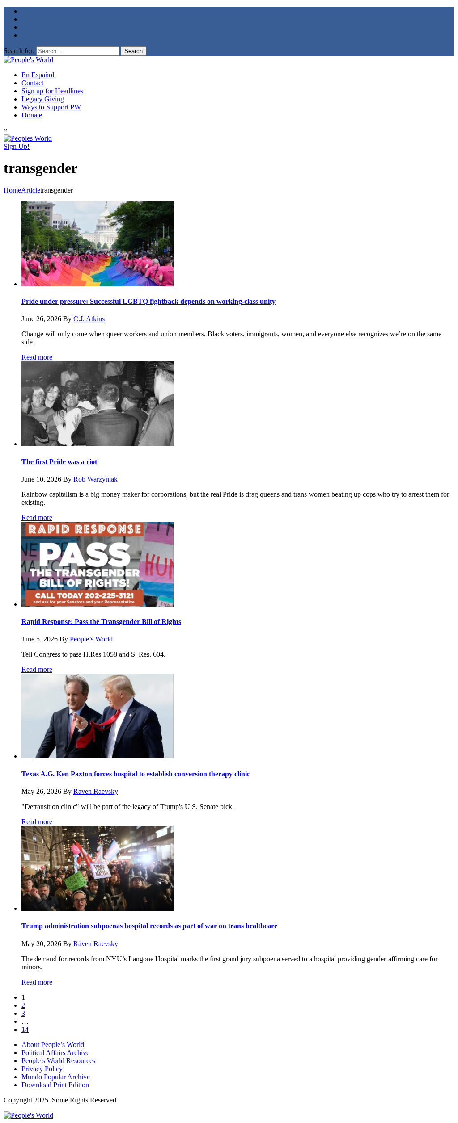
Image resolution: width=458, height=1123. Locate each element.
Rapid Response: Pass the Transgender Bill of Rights (101, 621)
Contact (32, 83)
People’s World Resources (58, 1060)
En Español (37, 75)
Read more (36, 357)
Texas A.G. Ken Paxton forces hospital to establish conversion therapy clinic (135, 774)
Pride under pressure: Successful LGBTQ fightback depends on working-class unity (148, 301)
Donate (31, 115)
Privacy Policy (42, 1069)
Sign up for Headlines (52, 91)
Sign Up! (17, 146)
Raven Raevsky (95, 791)
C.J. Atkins (89, 319)
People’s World (91, 639)
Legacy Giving (42, 99)
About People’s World (52, 1044)
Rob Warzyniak (95, 479)
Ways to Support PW (51, 107)
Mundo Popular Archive (55, 1077)
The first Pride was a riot (59, 461)
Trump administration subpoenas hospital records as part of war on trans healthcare (149, 926)
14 (25, 1029)
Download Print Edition (55, 1085)
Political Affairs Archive (55, 1052)
